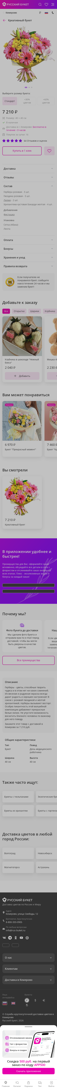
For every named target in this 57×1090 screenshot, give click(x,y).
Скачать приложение (28, 1071)
